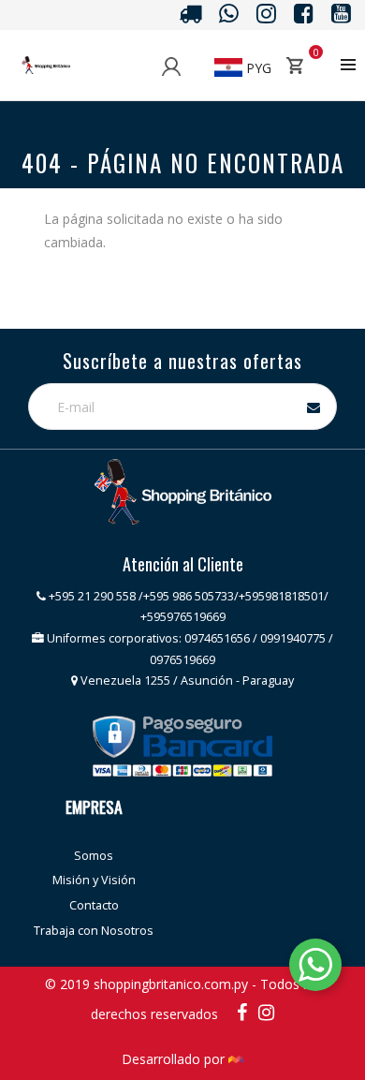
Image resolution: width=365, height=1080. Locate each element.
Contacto (94, 905)
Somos (93, 856)
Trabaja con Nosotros (93, 931)
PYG (256, 68)
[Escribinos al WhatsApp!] (315, 968)
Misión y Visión (94, 880)
